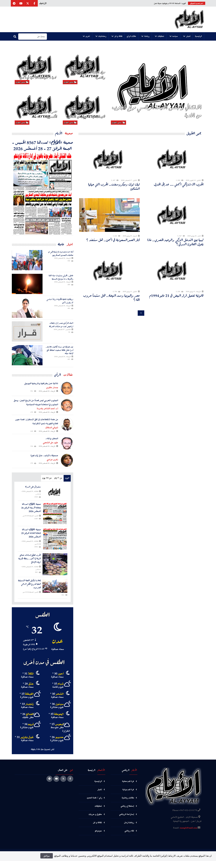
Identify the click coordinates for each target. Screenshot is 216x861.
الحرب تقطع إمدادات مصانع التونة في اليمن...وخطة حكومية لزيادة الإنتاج (29, 558)
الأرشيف (42, 3)
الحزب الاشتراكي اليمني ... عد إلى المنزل (179, 184)
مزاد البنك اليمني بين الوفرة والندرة (88, 74)
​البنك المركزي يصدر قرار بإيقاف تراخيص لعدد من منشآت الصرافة (61, 324)
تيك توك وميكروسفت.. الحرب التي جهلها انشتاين (114, 186)
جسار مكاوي (52, 387)
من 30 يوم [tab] (46, 478)
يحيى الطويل (117, 122)
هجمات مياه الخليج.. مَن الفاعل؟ (85, 116)
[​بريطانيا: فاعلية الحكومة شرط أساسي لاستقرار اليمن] (27, 308)
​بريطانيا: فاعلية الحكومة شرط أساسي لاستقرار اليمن (60, 301)
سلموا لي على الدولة (33, 487)
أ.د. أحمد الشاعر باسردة (47, 408)
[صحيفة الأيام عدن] (189, 19)
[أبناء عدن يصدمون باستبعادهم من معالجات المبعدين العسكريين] (27, 260)
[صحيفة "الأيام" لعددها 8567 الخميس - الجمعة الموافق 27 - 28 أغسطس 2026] (42, 193)
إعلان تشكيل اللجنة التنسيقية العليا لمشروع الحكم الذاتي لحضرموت (29, 584)
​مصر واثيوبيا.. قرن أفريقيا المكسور (41, 114)
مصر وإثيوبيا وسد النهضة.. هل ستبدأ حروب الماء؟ (111, 297)
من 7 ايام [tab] (58, 478)
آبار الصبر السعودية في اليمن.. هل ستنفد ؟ (113, 240)
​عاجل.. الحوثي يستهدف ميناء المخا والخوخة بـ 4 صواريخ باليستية (61, 277)
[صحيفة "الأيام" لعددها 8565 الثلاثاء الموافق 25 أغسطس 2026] (55, 539)
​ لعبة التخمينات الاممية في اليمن (38, 77)
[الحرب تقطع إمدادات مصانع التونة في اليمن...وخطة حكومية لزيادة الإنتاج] (55, 564)
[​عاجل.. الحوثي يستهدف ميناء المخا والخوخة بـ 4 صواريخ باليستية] (27, 284)
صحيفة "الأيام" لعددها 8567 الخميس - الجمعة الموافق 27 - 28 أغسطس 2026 (42, 145)
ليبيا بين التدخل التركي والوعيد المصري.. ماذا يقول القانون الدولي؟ (175, 242)
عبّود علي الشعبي (50, 442)
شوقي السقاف (51, 427)
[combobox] (32, 36)
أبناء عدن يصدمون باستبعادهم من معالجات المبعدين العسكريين (60, 253)
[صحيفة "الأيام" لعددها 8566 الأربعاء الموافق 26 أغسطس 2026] (55, 513)
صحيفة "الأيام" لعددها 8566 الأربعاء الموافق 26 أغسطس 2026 (31, 507)
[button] (198, 36)
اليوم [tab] (67, 478)
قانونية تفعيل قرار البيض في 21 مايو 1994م (176, 295)
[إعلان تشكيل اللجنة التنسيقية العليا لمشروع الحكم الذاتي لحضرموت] (55, 586)
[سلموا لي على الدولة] (55, 492)
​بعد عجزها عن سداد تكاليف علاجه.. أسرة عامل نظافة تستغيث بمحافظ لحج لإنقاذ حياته (59, 350)
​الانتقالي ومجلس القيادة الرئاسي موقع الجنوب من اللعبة (156, 111)
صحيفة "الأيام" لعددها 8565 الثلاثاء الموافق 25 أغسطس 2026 (31, 533)
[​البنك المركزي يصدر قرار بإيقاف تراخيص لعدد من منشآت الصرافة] (27, 331)
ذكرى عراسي (52, 459)
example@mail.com (188, 828)
